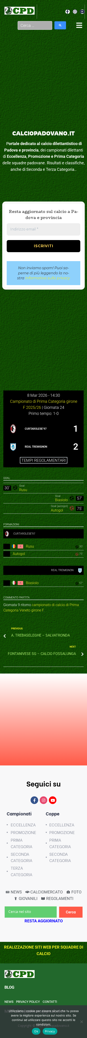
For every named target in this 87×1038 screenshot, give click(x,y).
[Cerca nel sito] (30, 912)
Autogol (57, 510)
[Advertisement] (43, 82)
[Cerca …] (35, 25)
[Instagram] (75, 11)
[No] (81, 1021)
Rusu (23, 490)
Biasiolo (61, 500)
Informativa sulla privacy (47, 278)
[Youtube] (82, 11)
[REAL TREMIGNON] (43, 447)
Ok (36, 1031)
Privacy (50, 1031)
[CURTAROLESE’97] (43, 429)
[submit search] (60, 25)
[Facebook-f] (67, 11)
